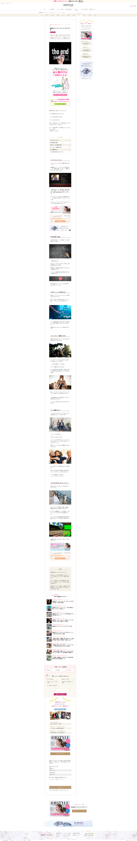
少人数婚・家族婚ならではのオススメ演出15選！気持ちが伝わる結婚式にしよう (63, 658)
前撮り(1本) (49, 670)
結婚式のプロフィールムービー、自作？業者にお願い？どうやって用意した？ (63, 608)
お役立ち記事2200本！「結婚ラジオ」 (86, 44)
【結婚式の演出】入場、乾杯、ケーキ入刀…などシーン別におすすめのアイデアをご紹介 (63, 645)
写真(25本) (58, 670)
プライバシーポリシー (19, 840)
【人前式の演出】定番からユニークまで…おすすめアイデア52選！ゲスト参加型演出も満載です (63, 652)
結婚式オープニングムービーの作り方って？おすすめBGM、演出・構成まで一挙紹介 (63, 621)
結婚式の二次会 (90, 15)
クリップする (53, 32)
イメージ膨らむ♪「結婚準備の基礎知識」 (57, 728)
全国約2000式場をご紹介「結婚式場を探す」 (57, 732)
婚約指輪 (52, 15)
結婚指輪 (58, 15)
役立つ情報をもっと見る (60, 753)
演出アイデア (66, 643)
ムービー (66, 24)
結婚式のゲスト (84, 15)
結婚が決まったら (47, 15)
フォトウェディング (63, 15)
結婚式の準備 (79, 15)
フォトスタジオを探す (67, 833)
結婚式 (56, 24)
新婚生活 (95, 15)
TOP (41, 15)
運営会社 (24, 840)
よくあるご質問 (65, 836)
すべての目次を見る (60, 694)
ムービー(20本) (68, 670)
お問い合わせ (29, 840)
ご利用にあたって (12, 840)
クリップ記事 (134, 6)
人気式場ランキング (73, 15)
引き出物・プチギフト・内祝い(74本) (52, 682)
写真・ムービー (61, 24)
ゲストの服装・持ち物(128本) (52, 685)
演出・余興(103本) (50, 679)
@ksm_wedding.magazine (89, 835)
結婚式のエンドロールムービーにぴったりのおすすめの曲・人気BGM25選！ (63, 602)
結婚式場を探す (59, 833)
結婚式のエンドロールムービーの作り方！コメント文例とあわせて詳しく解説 (63, 633)
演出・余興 (61, 643)
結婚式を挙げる (68, 15)
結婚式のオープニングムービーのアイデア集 (62, 626)
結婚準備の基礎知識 (76, 833)
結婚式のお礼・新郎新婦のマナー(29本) (67, 682)
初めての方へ (58, 836)
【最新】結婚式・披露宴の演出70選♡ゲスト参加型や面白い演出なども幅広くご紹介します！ (63, 639)
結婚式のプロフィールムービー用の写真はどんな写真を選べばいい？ (63, 614)
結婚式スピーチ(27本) (65, 679)
